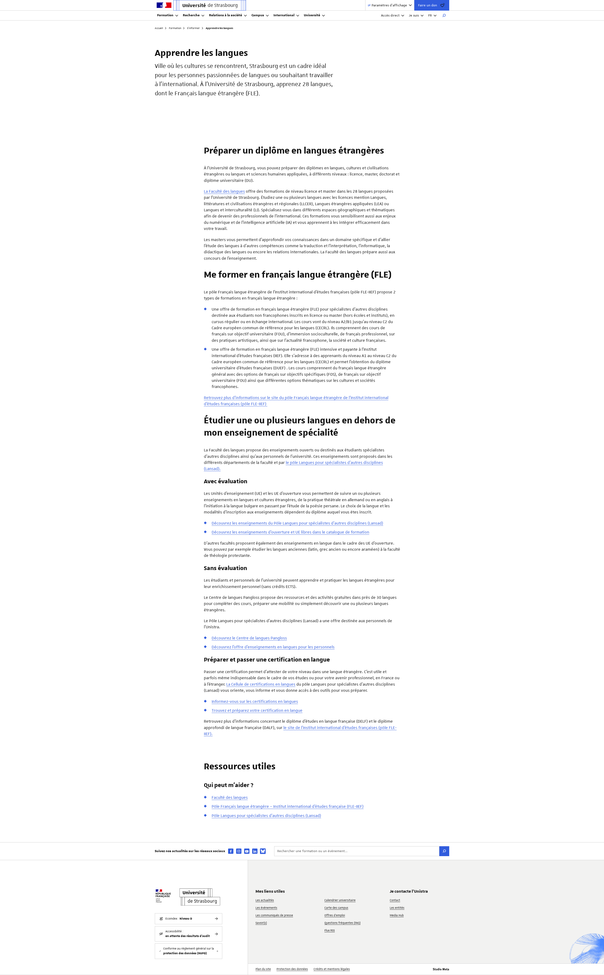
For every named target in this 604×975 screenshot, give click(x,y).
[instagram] (239, 851)
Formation (165, 15)
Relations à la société (225, 15)
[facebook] (231, 851)
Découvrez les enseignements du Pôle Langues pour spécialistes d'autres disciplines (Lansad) (297, 523)
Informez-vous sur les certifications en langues (255, 701)
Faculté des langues (230, 797)
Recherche (191, 15)
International (283, 15)
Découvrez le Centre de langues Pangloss (249, 638)
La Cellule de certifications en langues (260, 684)
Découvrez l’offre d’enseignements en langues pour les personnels (273, 647)
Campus (258, 15)
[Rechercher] (444, 16)
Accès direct (390, 15)
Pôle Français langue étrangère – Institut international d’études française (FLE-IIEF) (288, 806)
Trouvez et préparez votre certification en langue (257, 710)
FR (430, 15)
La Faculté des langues (224, 191)
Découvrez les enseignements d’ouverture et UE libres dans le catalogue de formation (290, 532)
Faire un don (427, 5)
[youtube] (247, 851)
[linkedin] (255, 851)
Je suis (414, 15)
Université (312, 15)
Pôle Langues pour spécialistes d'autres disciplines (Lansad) (266, 815)
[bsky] (263, 851)
